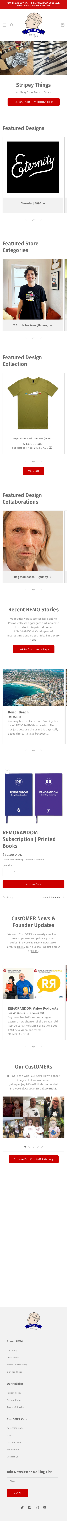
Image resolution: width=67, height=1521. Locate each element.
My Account (13, 1449)
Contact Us (12, 1456)
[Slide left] (26, 219)
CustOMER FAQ (15, 1428)
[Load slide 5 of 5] (42, 1146)
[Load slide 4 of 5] (38, 1146)
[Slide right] (41, 219)
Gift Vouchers (14, 1442)
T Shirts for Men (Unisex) (31, 325)
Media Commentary (17, 1364)
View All (33, 471)
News (10, 1435)
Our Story (21, 1284)
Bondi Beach (18, 712)
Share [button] (10, 897)
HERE (33, 639)
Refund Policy (14, 1400)
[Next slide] (53, 1124)
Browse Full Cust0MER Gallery (33, 1159)
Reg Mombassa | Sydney (31, 577)
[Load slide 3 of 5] (33, 1146)
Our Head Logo (15, 1371)
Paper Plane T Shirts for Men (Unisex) (32, 438)
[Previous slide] (14, 1124)
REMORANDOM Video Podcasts (33, 1008)
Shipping (19, 859)
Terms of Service (15, 1407)
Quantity (7, 865)
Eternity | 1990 (31, 203)
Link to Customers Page (33, 649)
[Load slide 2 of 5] (29, 1146)
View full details (51, 897)
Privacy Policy (14, 1392)
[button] (4, 25)
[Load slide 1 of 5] (25, 1146)
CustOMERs (13, 1357)
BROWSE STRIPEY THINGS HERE (33, 101)
